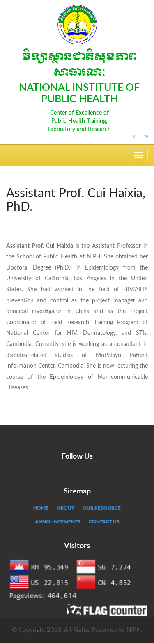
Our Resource (102, 508)
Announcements (57, 521)
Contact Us (104, 521)
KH (135, 136)
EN (145, 136)
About (65, 508)
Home (40, 508)
